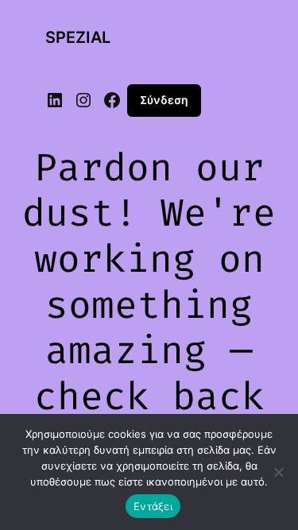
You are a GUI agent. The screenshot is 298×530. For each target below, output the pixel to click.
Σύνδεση (164, 99)
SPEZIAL (77, 37)
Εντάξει (153, 506)
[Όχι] (278, 472)
